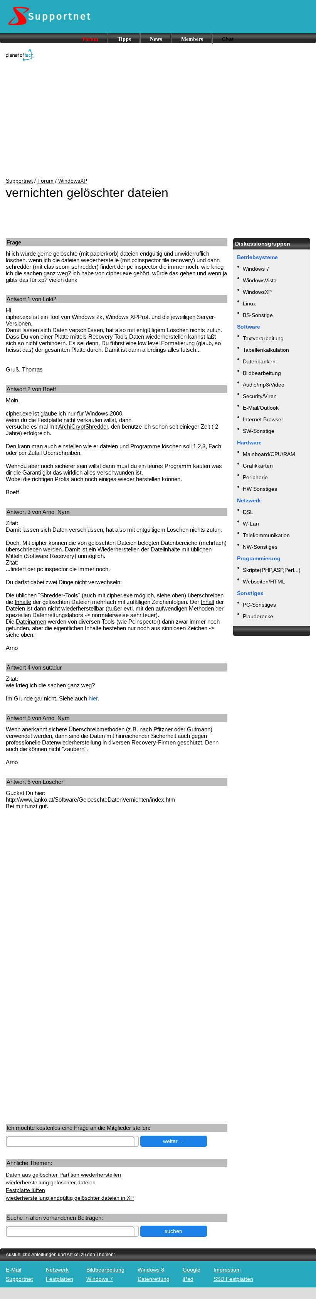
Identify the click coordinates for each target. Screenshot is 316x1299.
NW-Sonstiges (260, 547)
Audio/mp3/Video (263, 385)
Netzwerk (57, 1270)
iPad (188, 1279)
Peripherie (255, 477)
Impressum (227, 1270)
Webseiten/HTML (264, 581)
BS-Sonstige (258, 315)
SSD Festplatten (233, 1279)
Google (191, 1270)
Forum (90, 39)
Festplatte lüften (25, 1190)
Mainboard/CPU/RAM (269, 454)
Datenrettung (154, 1279)
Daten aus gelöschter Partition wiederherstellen (63, 1175)
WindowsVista (260, 280)
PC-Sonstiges (259, 605)
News (156, 39)
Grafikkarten (258, 466)
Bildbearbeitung (262, 373)
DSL (248, 512)
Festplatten (59, 1279)
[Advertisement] (158, 120)
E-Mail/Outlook (261, 408)
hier (93, 698)
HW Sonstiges (260, 489)
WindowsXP (72, 181)
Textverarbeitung (263, 338)
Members (192, 39)
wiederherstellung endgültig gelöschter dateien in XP (70, 1198)
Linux (249, 303)
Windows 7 (256, 269)
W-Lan (251, 524)
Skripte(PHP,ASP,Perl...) (272, 570)
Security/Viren (260, 396)
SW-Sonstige (258, 431)
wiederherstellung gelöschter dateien (51, 1182)
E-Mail (13, 1270)
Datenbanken (259, 361)
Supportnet (19, 181)
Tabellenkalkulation (266, 350)
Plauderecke (258, 616)
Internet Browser (263, 419)
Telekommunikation (266, 535)
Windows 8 (151, 1270)
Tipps (124, 39)
